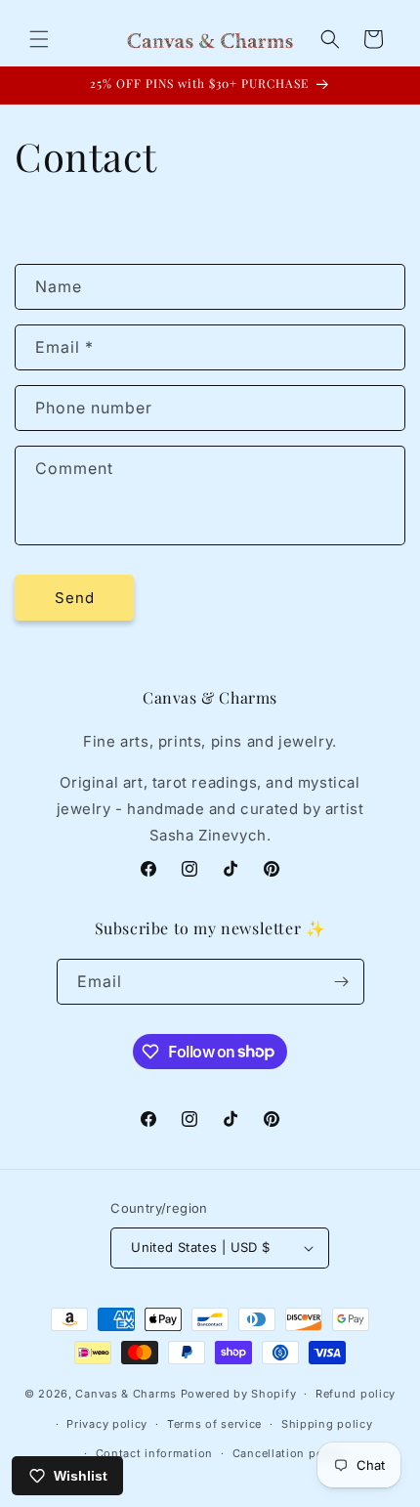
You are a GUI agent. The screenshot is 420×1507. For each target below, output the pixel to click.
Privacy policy (106, 1424)
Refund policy (355, 1393)
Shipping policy (327, 1424)
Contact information (154, 1453)
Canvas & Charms (126, 1393)
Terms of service (214, 1424)
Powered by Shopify (239, 1393)
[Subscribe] (341, 982)
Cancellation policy (288, 1453)
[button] (39, 39)
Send (75, 597)
